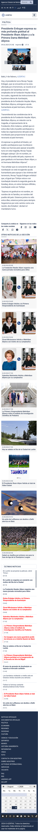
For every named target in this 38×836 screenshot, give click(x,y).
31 (6, 811)
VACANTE (4, 770)
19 (16, 804)
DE (10, 8)
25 (10, 807)
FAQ (2, 774)
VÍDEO (3, 752)
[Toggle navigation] (33, 15)
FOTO (3, 755)
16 (35, 801)
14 (25, 801)
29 (30, 807)
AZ (2, 8)
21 (25, 804)
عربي (19, 8)
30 (35, 807)
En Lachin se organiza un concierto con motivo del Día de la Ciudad (18, 581)
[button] (18, 56)
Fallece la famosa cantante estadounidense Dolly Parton (13, 686)
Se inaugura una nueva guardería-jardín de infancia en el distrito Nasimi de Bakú (19, 638)
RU (5, 8)
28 (25, 807)
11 (10, 801)
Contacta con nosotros (11, 758)
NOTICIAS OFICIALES (8, 717)
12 (16, 801)
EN (7, 8)
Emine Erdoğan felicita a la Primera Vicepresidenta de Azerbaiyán (15, 305)
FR (12, 8)
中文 (23, 8)
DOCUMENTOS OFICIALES (10, 720)
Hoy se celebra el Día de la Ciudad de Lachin (19, 449)
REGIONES (5, 728)
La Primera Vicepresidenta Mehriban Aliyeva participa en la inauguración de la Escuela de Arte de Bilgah (18, 657)
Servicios (5, 767)
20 (20, 804)
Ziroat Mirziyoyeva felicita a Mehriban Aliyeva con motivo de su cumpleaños (16, 341)
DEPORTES (5, 741)
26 (16, 807)
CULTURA (4, 734)
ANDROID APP (6, 779)
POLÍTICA (6, 22)
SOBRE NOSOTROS (8, 761)
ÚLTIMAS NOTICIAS (12, 566)
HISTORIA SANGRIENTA (9, 746)
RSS (2, 776)
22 (30, 804)
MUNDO (4, 743)
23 (35, 804)
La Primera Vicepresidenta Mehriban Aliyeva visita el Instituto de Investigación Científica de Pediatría (17, 413)
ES (15, 8)
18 (10, 804)
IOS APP (4, 782)
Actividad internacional (11, 764)
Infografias (6, 749)
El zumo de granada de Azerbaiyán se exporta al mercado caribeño (17, 667)
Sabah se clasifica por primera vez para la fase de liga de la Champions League (18, 556)
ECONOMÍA (5, 726)
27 (20, 807)
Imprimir (18, 45)
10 (6, 801)
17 (6, 804)
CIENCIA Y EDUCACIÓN (9, 738)
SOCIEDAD (5, 731)
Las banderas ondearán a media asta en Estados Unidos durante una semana (18, 677)
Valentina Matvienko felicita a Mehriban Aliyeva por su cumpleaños (17, 376)
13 (20, 801)
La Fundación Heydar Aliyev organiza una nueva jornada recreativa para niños (18, 269)
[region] (20, 639)
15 (30, 801)
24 (6, 807)
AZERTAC (21, 76)
